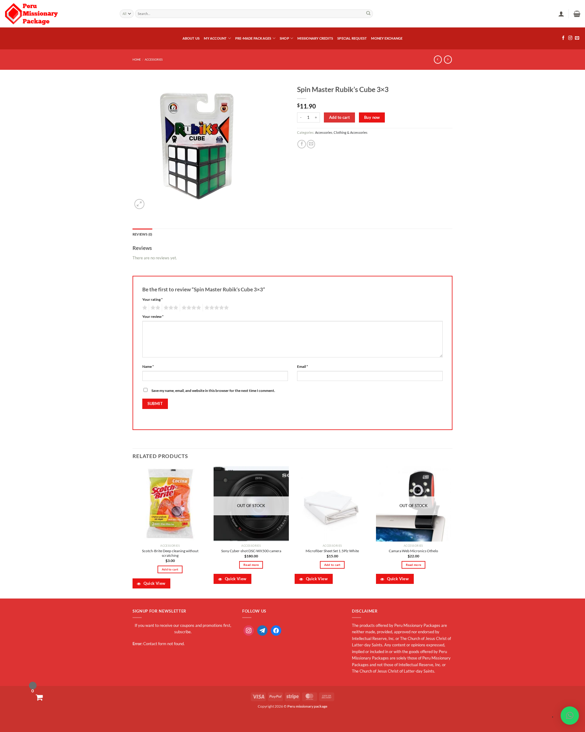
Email (302, 366)
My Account (215, 38)
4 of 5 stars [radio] (190, 308)
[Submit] (368, 13)
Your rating (152, 299)
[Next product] (438, 59)
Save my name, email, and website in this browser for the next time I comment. (213, 390)
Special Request (352, 38)
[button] (561, 13)
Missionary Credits (315, 38)
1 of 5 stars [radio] (144, 308)
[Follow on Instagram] (570, 38)
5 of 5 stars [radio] (216, 308)
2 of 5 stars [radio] (154, 308)
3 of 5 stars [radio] (170, 308)
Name (148, 366)
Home (137, 59)
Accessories (154, 59)
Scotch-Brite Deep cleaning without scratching (170, 553)
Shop (284, 38)
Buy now (372, 117)
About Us (191, 38)
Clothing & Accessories (350, 132)
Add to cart (339, 117)
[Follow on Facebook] (563, 38)
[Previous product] (448, 59)
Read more (251, 565)
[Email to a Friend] (311, 144)
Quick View (154, 583)
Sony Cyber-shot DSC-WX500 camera (251, 551)
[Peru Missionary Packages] (58, 13)
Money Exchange (386, 38)
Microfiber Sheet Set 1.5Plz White (332, 551)
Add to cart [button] (170, 569)
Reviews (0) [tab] (142, 234)
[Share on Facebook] (301, 144)
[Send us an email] (577, 38)
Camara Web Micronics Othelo (413, 551)
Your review (153, 316)
